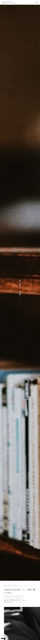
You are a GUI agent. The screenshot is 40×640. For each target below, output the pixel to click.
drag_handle (37, 2)
